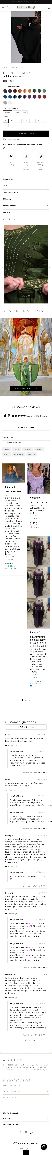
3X (38, 121)
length (31, 454)
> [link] (34, 1040)
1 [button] (17, 1040)
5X (6, 125)
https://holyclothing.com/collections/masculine (31, 805)
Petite (17, 112)
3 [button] (25, 1040)
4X (44, 121)
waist (6, 454)
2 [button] (21, 1040)
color (16, 449)
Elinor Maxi (9, 556)
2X (32, 121)
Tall (24, 112)
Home (5, 67)
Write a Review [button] (27, 427)
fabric (39, 449)
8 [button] (29, 1040)
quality (27, 449)
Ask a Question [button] (27, 727)
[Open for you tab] (44, 1147)
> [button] (34, 699)
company (18, 454)
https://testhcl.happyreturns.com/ (25, 1025)
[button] (3, 7)
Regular (8, 112)
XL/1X (25, 121)
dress (6, 449)
